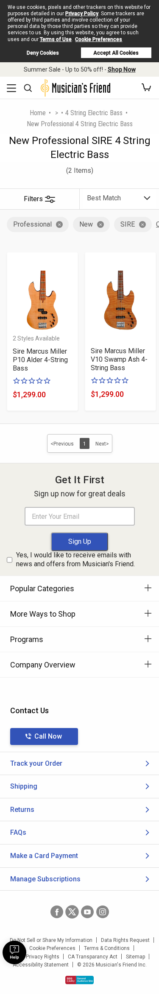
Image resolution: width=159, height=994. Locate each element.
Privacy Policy (81, 14)
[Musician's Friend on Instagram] (102, 911)
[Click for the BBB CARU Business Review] (79, 980)
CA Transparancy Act (92, 957)
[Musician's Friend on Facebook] (56, 911)
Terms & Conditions (107, 948)
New (86, 224)
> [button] (56, 113)
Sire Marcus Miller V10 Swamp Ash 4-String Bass (119, 359)
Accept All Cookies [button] (116, 53)
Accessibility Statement (41, 965)
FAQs (18, 832)
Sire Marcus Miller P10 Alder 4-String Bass (40, 359)
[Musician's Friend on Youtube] (87, 911)
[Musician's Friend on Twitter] (72, 911)
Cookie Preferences (98, 39)
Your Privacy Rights (36, 957)
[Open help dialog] (14, 952)
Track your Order (36, 763)
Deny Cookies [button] (43, 53)
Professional (32, 224)
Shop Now (122, 69)
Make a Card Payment (44, 856)
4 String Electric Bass (94, 113)
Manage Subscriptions (45, 879)
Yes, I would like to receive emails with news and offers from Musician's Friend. (75, 559)
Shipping (23, 786)
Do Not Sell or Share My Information (51, 940)
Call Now (48, 736)
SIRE (127, 224)
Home (38, 113)
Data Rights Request (125, 940)
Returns (22, 810)
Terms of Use (56, 39)
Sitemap (135, 957)
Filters (33, 199)
